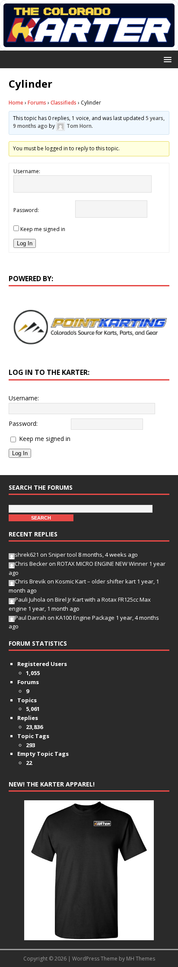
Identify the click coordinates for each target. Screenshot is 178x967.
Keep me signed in (42, 229)
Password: (26, 210)
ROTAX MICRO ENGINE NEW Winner (102, 564)
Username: (26, 171)
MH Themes (140, 958)
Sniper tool (62, 554)
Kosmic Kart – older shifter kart (95, 581)
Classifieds (63, 102)
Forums (37, 102)
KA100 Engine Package (85, 617)
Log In (24, 243)
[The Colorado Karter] (89, 45)
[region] (89, 327)
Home (16, 102)
